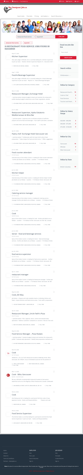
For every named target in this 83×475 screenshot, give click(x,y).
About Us (15, 1)
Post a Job (32, 456)
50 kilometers (64, 75)
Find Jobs (61, 36)
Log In (77, 1)
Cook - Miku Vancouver (21, 374)
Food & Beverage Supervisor (23, 75)
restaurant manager (20, 274)
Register (70, 1)
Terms (62, 1)
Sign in (31, 461)
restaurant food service (12, 43)
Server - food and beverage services (26, 234)
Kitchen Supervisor (19, 56)
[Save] (52, 54)
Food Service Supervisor (22, 413)
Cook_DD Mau (18, 295)
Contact (5, 453)
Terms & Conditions (8, 458)
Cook (14, 213)
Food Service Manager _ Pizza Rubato (27, 334)
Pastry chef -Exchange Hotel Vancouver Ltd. (30, 134)
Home (7, 1)
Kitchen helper (18, 173)
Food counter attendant (22, 152)
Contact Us (25, 1)
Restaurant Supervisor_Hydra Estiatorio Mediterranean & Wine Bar (28, 113)
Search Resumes (33, 458)
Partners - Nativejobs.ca (9, 461)
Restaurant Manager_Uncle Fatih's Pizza (28, 313)
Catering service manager (22, 193)
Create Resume (59, 458)
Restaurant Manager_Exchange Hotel (27, 94)
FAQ (30, 453)
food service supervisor (21, 254)
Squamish (27, 43)
